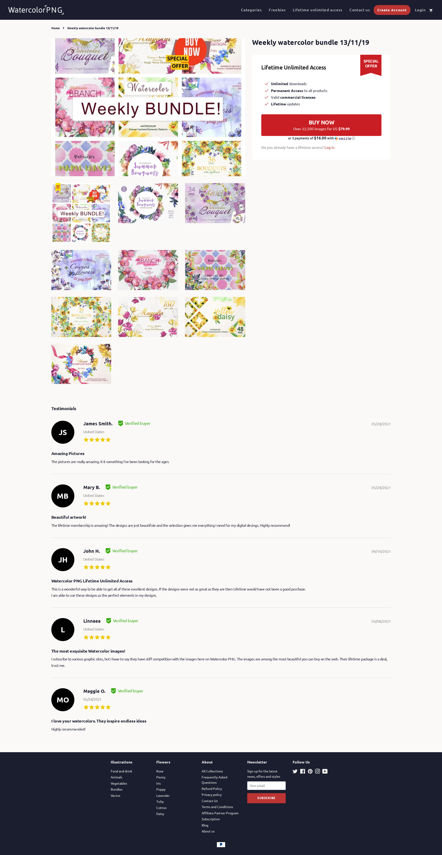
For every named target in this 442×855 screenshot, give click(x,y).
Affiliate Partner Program (220, 813)
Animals (116, 777)
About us (208, 831)
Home (55, 28)
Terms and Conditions (217, 807)
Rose (159, 771)
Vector (115, 795)
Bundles (116, 789)
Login (420, 9)
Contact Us (210, 801)
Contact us (359, 9)
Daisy (160, 814)
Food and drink (121, 771)
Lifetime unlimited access (318, 9)
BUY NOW (321, 125)
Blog (205, 825)
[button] (321, 138)
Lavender (163, 795)
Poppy (161, 789)
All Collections (212, 771)
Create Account (392, 10)
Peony (161, 777)
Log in (329, 147)
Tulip (160, 801)
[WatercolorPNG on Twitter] (295, 772)
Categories (251, 9)
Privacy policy (212, 794)
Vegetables (119, 783)
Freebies (277, 9)
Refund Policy (212, 788)
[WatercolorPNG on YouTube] (325, 772)
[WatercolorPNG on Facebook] (302, 772)
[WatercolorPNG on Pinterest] (310, 772)
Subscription (211, 819)
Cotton (161, 808)
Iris (158, 783)
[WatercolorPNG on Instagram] (317, 772)
